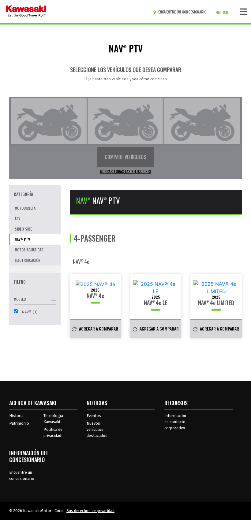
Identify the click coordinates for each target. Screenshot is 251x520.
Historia (16, 415)
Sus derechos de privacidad (90, 510)
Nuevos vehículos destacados (97, 429)
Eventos (94, 415)
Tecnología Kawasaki (53, 418)
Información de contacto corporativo (175, 421)
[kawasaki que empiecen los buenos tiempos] (26, 11)
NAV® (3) (29, 312)
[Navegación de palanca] (243, 11)
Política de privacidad (52, 432)
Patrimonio (19, 423)
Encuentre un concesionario (21, 475)
